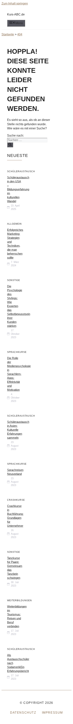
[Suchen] (10, 144)
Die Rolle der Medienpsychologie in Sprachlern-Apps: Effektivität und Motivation (19, 373)
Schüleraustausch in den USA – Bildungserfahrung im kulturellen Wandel (18, 189)
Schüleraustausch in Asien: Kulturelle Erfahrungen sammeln (18, 429)
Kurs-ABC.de (16, 14)
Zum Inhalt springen (14, 3)
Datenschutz (23, 712)
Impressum (52, 712)
